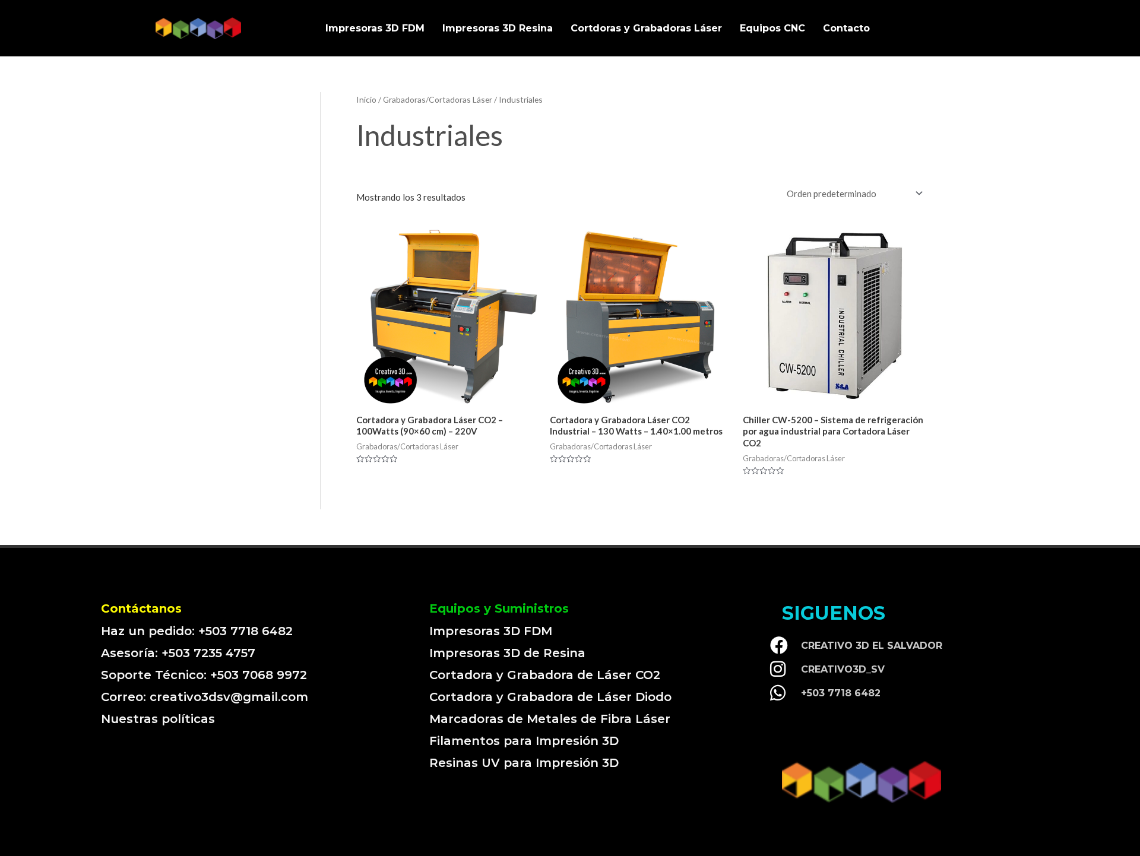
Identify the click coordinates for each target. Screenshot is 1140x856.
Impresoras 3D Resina (497, 28)
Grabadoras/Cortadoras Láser (437, 99)
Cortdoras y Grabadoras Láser (646, 28)
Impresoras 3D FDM (375, 28)
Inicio (366, 99)
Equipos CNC (772, 28)
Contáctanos (141, 608)
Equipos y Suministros (499, 608)
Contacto (846, 28)
